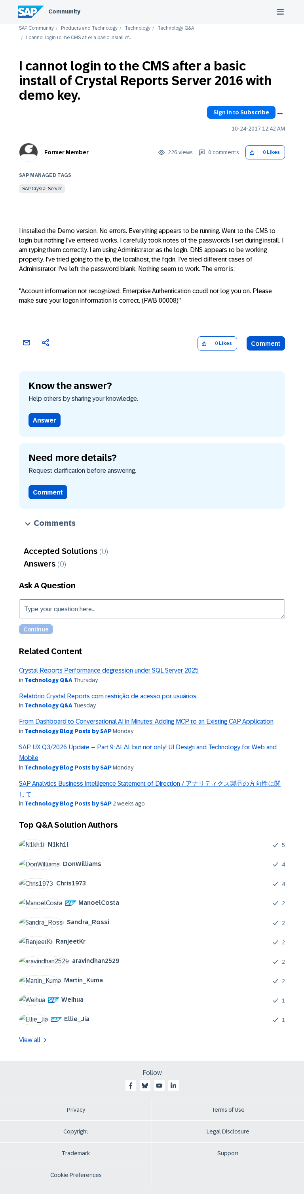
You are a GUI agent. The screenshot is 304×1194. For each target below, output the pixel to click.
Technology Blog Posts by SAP (68, 731)
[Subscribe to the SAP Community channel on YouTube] (159, 1085)
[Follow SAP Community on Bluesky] (145, 1085)
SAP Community (36, 28)
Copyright (75, 1131)
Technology (137, 28)
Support (228, 1153)
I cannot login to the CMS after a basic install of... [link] (78, 37)
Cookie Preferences (76, 1175)
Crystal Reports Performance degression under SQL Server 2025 (109, 670)
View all (29, 1040)
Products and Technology (89, 28)
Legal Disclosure (228, 1131)
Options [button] (280, 113)
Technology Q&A (176, 28)
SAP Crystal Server (42, 188)
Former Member (66, 152)
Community (64, 11)
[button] (252, 152)
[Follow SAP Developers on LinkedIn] (173, 1085)
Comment (266, 343)
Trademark (76, 1153)
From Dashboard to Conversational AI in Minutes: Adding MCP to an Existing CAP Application (146, 721)
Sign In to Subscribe (241, 112)
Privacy (76, 1110)
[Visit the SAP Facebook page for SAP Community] (130, 1085)
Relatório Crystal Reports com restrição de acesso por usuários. (108, 696)
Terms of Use (228, 1110)
